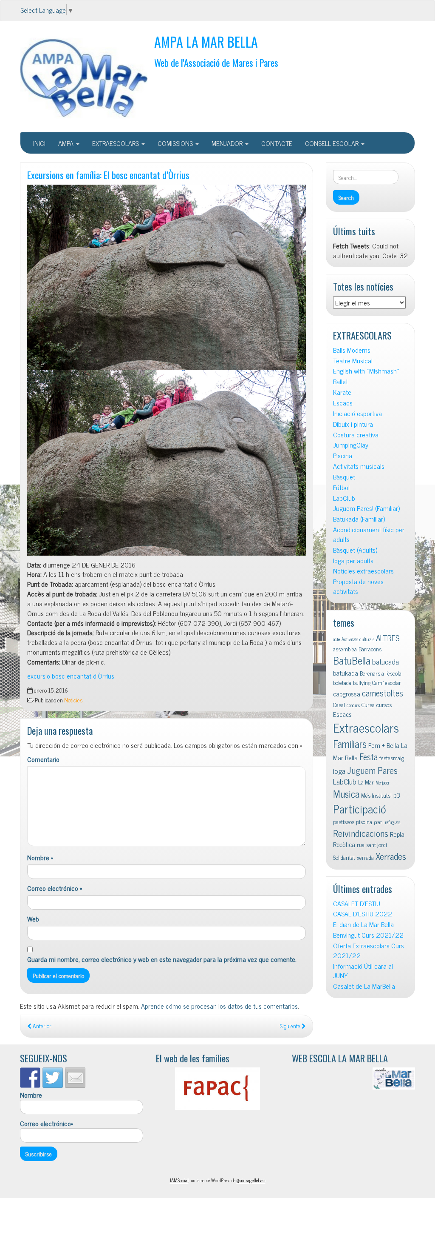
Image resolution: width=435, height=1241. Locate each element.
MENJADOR (228, 142)
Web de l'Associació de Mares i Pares (216, 62)
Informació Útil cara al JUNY (363, 971)
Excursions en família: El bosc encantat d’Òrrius (108, 175)
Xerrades (391, 855)
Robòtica (344, 844)
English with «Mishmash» (366, 371)
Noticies (73, 700)
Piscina (342, 455)
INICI (39, 142)
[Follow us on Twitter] (52, 1077)
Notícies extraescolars (363, 571)
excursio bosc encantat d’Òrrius (70, 675)
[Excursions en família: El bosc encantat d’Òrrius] (166, 277)
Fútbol (341, 487)
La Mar (366, 782)
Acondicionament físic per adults (368, 534)
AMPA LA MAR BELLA (206, 41)
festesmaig (391, 757)
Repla (397, 833)
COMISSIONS (176, 142)
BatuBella (351, 660)
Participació (359, 808)
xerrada (365, 857)
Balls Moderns (351, 350)
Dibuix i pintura (353, 424)
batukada (345, 672)
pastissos (343, 821)
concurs (353, 705)
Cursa (368, 704)
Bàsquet (344, 477)
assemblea (345, 648)
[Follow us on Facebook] (30, 1077)
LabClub (344, 498)
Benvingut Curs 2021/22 (368, 935)
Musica (346, 794)
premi (379, 822)
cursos (384, 704)
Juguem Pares (372, 769)
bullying (361, 682)
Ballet (340, 381)
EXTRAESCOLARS (116, 142)
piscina (364, 821)
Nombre (40, 857)
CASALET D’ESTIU (356, 903)
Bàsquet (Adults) (355, 550)
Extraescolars (366, 727)
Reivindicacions (360, 832)
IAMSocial (179, 1180)
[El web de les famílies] (217, 1088)
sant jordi (376, 844)
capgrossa (346, 693)
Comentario (43, 759)
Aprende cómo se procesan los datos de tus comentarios (219, 1005)
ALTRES (388, 637)
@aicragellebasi (251, 1180)
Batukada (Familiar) (359, 519)
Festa (368, 757)
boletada (342, 682)
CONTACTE (276, 142)
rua (360, 844)
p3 (396, 794)
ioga (339, 771)
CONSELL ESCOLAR (332, 142)
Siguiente (291, 1025)
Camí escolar (386, 682)
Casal (339, 704)
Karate (342, 392)
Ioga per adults (353, 560)
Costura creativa (356, 434)
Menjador (383, 782)
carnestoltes (382, 693)
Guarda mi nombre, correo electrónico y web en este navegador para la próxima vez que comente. (162, 959)
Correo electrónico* (46, 1123)
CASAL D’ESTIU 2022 (362, 914)
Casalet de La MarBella (364, 986)
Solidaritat (344, 857)
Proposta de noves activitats (358, 586)
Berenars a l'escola (380, 673)
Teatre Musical (353, 360)
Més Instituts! (376, 795)
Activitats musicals (358, 466)
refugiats (392, 822)
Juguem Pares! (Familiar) (366, 508)
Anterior (41, 1025)
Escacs (343, 403)
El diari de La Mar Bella (363, 924)
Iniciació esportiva (357, 413)
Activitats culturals (358, 639)
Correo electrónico (54, 888)
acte (336, 639)
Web (33, 919)
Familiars (350, 743)
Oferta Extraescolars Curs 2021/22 (368, 950)
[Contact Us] (75, 1077)
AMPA (66, 142)
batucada (385, 661)
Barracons (370, 648)
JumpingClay (350, 445)
